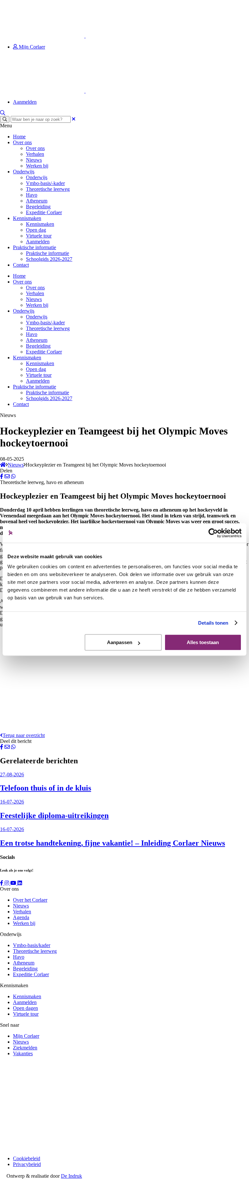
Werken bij (37, 165)
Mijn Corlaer (31, 47)
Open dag (36, 230)
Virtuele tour (39, 235)
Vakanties (23, 1053)
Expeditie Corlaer (44, 212)
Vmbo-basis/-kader (45, 183)
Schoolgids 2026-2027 (49, 259)
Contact (21, 265)
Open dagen (25, 1008)
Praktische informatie (34, 247)
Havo (31, 195)
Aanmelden (25, 102)
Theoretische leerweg (48, 189)
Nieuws (34, 160)
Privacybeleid (27, 1164)
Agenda (21, 917)
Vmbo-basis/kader (31, 945)
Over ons (22, 142)
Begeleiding (38, 206)
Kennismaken (27, 218)
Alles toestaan (203, 642)
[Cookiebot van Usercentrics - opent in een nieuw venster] (213, 533)
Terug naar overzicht (24, 735)
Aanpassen (119, 642)
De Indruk (71, 1176)
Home (19, 136)
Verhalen (35, 154)
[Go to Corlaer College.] (3, 465)
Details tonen (213, 623)
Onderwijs (23, 171)
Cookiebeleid (26, 1158)
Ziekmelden (25, 1047)
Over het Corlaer (30, 900)
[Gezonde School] (48, 1147)
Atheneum (36, 200)
